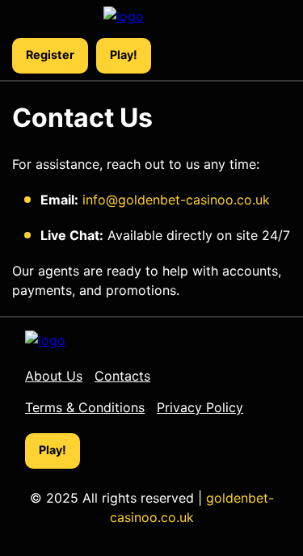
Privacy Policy (200, 407)
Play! (123, 54)
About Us (53, 376)
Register (50, 54)
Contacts (122, 376)
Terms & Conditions (85, 407)
